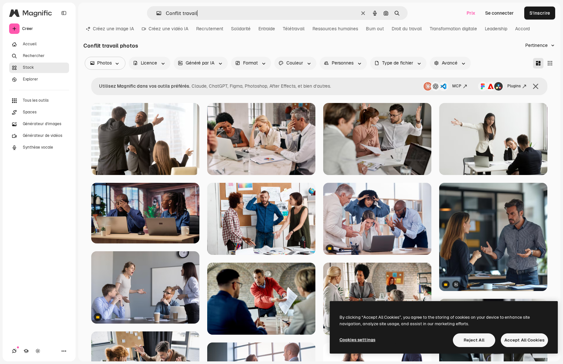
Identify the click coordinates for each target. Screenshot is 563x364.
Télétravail (294, 29)
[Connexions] (14, 351)
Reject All (474, 340)
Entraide (266, 29)
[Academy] (26, 351)
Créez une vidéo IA (168, 29)
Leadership (496, 29)
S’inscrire (539, 13)
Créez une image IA (113, 29)
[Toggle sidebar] (64, 13)
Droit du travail (407, 29)
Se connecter (499, 13)
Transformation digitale (453, 29)
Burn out (375, 29)
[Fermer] (536, 86)
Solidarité (241, 29)
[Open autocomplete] (156, 13)
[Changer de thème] (38, 351)
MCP (456, 86)
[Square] (550, 63)
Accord (522, 29)
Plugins (514, 86)
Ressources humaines (335, 29)
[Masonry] (538, 63)
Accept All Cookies (524, 340)
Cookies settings (357, 339)
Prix (471, 13)
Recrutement (209, 29)
